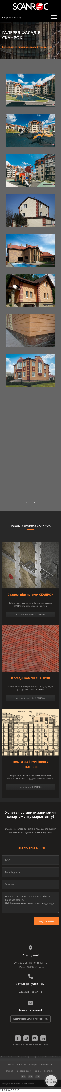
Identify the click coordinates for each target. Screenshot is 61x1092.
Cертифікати (45, 1064)
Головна (10, 1064)
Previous (26, 500)
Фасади (33, 1064)
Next (31, 500)
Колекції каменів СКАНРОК (30, 698)
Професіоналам (23, 1071)
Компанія (22, 1064)
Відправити (46, 921)
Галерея (9, 1071)
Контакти (48, 1071)
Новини (37, 1071)
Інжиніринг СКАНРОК (30, 787)
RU (30, 1076)
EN (37, 1076)
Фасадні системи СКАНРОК (30, 614)
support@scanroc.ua (30, 1019)
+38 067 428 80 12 (30, 992)
